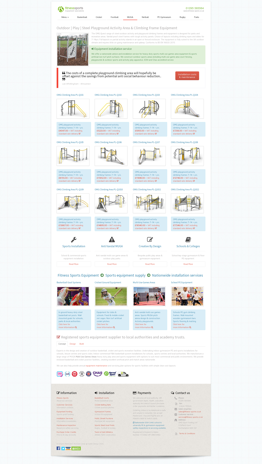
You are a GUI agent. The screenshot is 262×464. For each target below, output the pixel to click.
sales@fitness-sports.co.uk (189, 411)
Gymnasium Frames (103, 411)
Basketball (82, 17)
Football (114, 17)
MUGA (130, 17)
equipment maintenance (96, 365)
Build (82, 344)
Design (73, 344)
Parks (196, 17)
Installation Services (65, 418)
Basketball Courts (102, 398)
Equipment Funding (64, 411)
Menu (64, 17)
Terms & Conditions (187, 433)
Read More (73, 264)
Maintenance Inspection (66, 425)
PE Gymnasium (164, 17)
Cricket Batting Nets (103, 405)
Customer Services (64, 405)
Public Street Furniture (104, 418)
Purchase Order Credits (66, 432)
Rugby (182, 17)
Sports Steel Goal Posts (104, 425)
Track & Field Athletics (104, 432)
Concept (62, 344)
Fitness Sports (63, 398)
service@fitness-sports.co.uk (190, 417)
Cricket (99, 17)
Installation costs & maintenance (187, 75)
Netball (145, 17)
